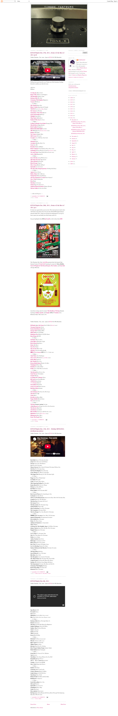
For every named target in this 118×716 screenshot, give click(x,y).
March (73, 154)
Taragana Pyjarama (35, 327)
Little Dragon (41, 325)
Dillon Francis (43, 413)
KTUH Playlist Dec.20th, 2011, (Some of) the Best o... (78, 126)
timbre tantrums (59, 7)
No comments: (41, 196)
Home (48, 704)
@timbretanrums (72, 86)
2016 (71, 106)
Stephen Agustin (39, 312)
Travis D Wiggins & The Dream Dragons (40, 265)
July (73, 145)
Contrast (74, 75)
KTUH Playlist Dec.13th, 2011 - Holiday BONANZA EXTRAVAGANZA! (47, 430)
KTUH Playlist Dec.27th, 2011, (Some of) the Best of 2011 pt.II (47, 54)
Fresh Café (42, 264)
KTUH (50, 57)
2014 (71, 111)
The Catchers (54, 265)
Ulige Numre (33, 118)
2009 (61, 219)
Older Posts (63, 704)
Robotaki (53, 325)
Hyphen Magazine (82, 75)
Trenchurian (50, 150)
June (73, 147)
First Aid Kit (38, 573)
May (73, 150)
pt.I (45, 219)
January (74, 158)
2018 (71, 102)
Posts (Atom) (40, 707)
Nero (40, 698)
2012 (71, 115)
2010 (71, 161)
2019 (71, 100)
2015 (71, 109)
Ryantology (81, 59)
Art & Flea (45, 262)
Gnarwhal (62, 265)
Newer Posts (33, 704)
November (74, 136)
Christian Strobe (43, 130)
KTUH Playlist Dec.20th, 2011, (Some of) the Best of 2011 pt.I (47, 206)
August (73, 143)
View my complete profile (76, 77)
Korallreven (33, 397)
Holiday (45, 573)
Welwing (57, 311)
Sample (47, 312)
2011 (71, 118)
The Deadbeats (51, 311)
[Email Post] (47, 196)
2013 (71, 113)
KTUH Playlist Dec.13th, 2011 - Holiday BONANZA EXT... (78, 130)
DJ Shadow (33, 325)
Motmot (79, 69)
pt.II (49, 219)
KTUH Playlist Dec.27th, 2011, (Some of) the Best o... (78, 122)
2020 (71, 97)
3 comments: (41, 419)
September (74, 141)
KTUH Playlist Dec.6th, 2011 (39, 581)
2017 (71, 104)
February (74, 156)
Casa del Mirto (45, 357)
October (74, 138)
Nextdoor (56, 312)
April (73, 152)
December (74, 120)
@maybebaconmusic (73, 87)
